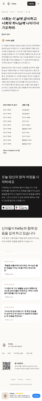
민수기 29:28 (7, 129)
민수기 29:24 (7, 114)
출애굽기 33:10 (26, 140)
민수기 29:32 (7, 144)
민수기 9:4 (25, 121)
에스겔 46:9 (25, 114)
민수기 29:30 (7, 136)
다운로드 (31, 4)
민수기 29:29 (7, 132)
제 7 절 (28, 12)
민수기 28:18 (26, 117)
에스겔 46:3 (25, 110)
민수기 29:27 (7, 125)
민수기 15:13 (26, 136)
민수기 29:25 (7, 117)
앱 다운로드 (19, 363)
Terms (13, 379)
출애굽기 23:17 (26, 144)
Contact (28, 379)
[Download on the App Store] (8, 207)
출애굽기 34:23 (26, 129)
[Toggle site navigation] (4, 4)
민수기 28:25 (26, 125)
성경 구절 (5, 12)
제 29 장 (20, 12)
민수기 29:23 (7, 110)
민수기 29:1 (25, 132)
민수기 (12, 12)
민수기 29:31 (7, 140)
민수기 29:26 (7, 121)
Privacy (20, 379)
